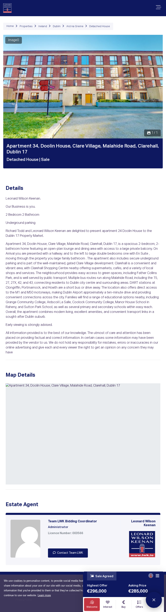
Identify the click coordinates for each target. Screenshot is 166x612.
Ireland (42, 26)
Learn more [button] (44, 595)
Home (10, 26)
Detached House (99, 26)
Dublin (57, 26)
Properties (26, 26)
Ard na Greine (74, 26)
